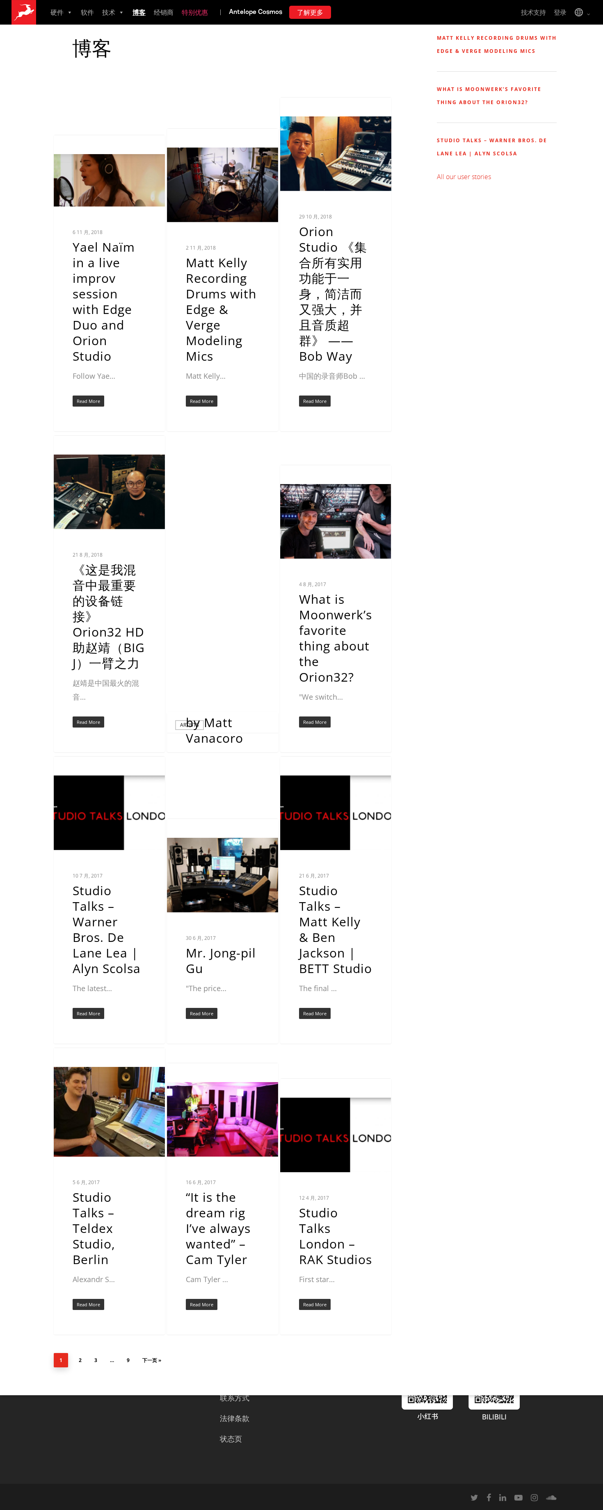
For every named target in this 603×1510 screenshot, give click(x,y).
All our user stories (464, 176)
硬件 (57, 12)
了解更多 (310, 12)
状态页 (231, 1439)
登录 (560, 12)
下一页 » (151, 1360)
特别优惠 (195, 12)
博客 (139, 12)
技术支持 (533, 12)
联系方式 (234, 1398)
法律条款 (234, 1418)
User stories (309, 477)
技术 (108, 12)
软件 (87, 12)
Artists (76, 147)
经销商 (164, 12)
